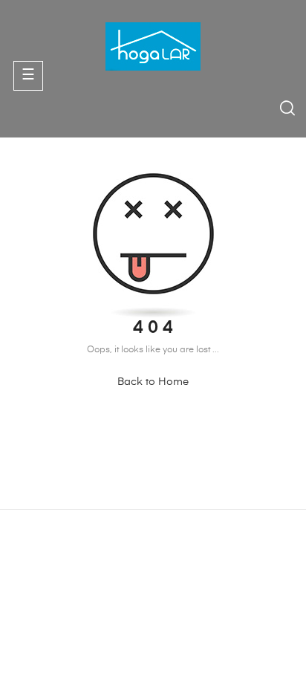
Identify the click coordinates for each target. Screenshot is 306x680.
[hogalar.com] (153, 46)
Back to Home (153, 382)
